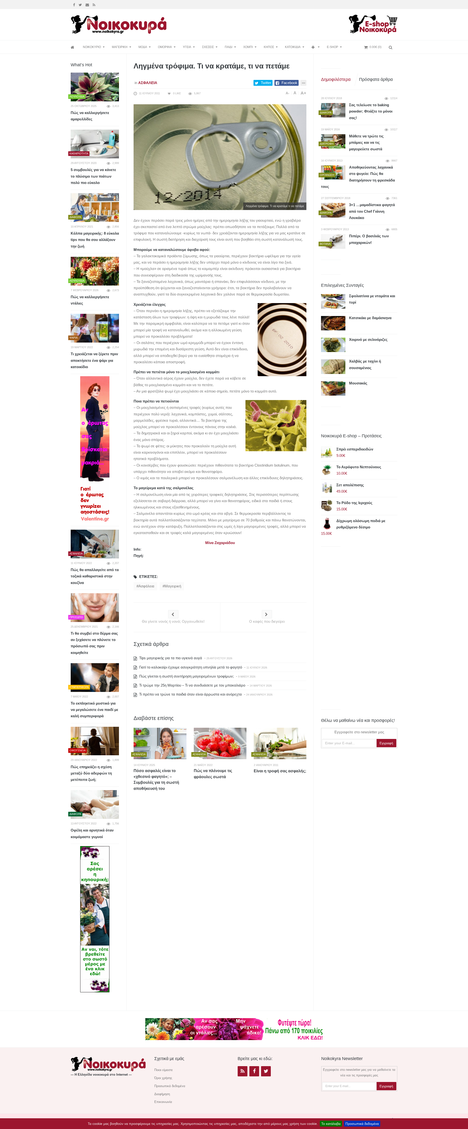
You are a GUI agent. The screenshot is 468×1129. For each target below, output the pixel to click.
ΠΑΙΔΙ (228, 47)
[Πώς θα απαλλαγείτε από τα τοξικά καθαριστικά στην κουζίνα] (95, 544)
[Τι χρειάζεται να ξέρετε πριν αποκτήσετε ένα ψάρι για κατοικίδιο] (95, 328)
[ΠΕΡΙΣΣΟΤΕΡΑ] (316, 47)
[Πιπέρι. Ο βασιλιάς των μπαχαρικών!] (333, 241)
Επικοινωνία (163, 1102)
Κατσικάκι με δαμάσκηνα (370, 318)
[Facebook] (74, 4)
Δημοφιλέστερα (336, 79)
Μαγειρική (173, 586)
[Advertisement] (259, 24)
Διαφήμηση (162, 1094)
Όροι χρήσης (163, 1078)
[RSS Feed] (95, 4)
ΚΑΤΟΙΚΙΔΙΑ (293, 47)
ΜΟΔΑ (142, 47)
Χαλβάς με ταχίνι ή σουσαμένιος (365, 364)
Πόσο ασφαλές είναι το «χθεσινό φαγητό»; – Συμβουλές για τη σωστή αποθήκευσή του (156, 780)
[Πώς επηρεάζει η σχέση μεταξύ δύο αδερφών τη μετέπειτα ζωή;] (95, 741)
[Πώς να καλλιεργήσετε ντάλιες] (95, 271)
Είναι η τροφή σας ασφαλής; (280, 771)
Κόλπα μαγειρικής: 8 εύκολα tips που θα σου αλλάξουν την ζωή (95, 239)
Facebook (289, 83)
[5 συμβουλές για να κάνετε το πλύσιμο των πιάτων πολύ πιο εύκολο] (95, 144)
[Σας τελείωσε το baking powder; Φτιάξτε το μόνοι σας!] (333, 110)
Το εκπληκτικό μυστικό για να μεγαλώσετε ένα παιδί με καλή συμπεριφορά (94, 709)
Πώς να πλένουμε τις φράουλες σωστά (213, 774)
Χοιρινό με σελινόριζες (368, 339)
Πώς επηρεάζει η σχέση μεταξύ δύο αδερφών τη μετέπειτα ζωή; (91, 773)
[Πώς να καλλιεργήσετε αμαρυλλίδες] (95, 87)
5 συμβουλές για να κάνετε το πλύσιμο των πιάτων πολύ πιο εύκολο (93, 176)
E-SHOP (332, 47)
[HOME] (73, 47)
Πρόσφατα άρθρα (376, 79)
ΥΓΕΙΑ (187, 47)
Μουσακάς (358, 383)
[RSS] (242, 1071)
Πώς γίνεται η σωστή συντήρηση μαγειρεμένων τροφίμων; (186, 676)
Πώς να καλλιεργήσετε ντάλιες (90, 300)
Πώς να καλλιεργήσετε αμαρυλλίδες (90, 116)
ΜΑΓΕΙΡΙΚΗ (119, 47)
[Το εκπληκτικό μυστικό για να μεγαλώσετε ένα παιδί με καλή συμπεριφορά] (95, 677)
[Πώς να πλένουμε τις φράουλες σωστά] (220, 743)
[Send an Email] (88, 4)
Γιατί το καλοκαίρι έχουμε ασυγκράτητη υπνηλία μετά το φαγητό (190, 667)
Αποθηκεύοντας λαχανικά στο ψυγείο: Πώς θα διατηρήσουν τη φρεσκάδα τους (358, 177)
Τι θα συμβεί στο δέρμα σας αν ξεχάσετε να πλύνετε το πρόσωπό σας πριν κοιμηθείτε (94, 643)
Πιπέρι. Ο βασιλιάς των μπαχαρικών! (369, 239)
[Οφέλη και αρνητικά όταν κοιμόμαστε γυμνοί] (95, 804)
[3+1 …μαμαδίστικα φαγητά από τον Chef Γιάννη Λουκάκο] (333, 210)
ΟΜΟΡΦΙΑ (165, 47)
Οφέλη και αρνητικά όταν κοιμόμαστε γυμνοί (92, 833)
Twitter (266, 83)
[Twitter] (81, 4)
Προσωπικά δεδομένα (362, 1124)
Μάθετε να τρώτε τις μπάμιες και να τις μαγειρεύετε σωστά (366, 142)
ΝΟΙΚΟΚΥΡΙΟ (92, 47)
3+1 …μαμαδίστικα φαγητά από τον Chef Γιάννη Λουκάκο (372, 211)
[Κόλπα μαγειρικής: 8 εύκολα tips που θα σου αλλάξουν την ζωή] (95, 207)
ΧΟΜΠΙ (248, 47)
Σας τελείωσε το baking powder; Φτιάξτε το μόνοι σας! (370, 111)
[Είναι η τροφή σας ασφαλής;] (280, 743)
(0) (375, 47)
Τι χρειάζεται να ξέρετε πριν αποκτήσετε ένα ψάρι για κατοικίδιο (94, 360)
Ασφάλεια (147, 83)
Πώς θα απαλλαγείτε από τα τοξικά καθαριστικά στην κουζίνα (95, 576)
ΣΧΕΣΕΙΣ (208, 47)
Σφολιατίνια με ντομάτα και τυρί (372, 299)
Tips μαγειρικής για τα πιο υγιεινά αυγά (170, 658)
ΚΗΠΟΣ (269, 47)
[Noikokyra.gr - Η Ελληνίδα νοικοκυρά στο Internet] (119, 23)
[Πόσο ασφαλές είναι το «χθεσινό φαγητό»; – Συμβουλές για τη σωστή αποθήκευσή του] (160, 743)
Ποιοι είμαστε (163, 1070)
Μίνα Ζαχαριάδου (220, 543)
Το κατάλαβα (331, 1124)
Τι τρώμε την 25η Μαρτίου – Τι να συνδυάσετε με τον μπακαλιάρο (191, 685)
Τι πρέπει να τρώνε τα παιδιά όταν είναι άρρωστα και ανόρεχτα (190, 694)
